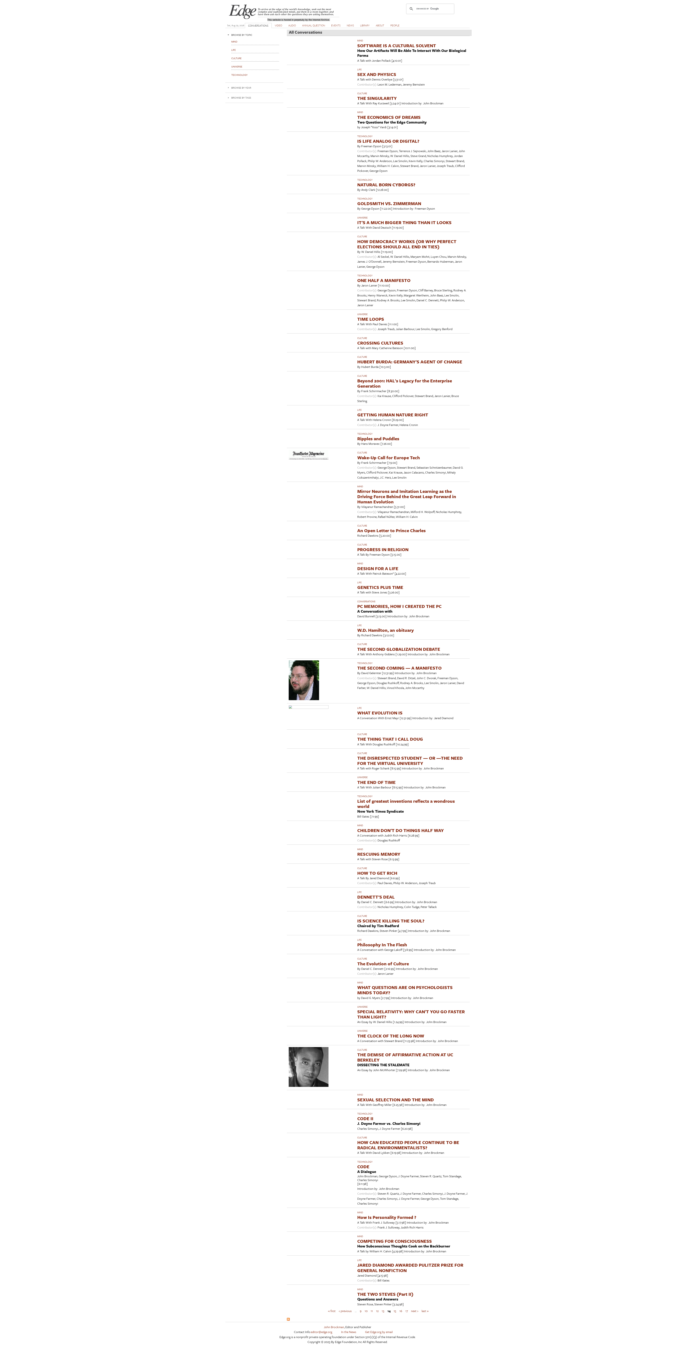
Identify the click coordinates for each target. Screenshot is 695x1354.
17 (406, 1311)
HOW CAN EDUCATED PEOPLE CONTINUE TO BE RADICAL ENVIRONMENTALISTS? (408, 1145)
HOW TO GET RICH (377, 873)
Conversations (366, 601)
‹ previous (345, 1311)
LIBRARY (365, 25)
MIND (360, 40)
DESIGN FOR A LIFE (377, 568)
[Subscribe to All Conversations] (288, 1319)
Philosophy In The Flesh (382, 944)
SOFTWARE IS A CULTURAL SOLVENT (396, 45)
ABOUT (380, 25)
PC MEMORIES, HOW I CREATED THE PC (399, 606)
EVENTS (336, 25)
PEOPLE (394, 25)
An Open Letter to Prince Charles (391, 530)
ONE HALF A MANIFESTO (383, 280)
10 (366, 1311)
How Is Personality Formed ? (386, 1217)
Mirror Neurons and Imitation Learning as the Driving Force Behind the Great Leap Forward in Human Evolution (406, 496)
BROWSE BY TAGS (241, 97)
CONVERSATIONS (258, 25)
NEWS (350, 25)
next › (414, 1311)
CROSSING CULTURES (380, 343)
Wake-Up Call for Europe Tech (388, 457)
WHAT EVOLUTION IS (380, 713)
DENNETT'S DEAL (376, 897)
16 (400, 1311)
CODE (363, 1166)
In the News (348, 1332)
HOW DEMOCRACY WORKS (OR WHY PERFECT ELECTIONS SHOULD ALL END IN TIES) (406, 244)
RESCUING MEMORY (378, 854)
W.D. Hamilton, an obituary (385, 630)
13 (383, 1311)
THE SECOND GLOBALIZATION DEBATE (398, 649)
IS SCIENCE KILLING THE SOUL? (390, 921)
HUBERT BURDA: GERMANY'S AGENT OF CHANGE (409, 361)
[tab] (254, 35)
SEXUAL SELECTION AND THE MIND (395, 1099)
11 (372, 1311)
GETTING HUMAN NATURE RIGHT (392, 414)
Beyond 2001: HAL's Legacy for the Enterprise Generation (404, 383)
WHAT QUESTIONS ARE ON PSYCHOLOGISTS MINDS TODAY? (405, 990)
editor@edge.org (321, 1332)
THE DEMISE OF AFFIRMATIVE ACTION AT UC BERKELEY (405, 1057)
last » (425, 1311)
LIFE (359, 69)
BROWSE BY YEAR (241, 88)
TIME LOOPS (370, 319)
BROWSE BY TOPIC (241, 35)
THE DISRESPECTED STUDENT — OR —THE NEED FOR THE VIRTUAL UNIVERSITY (410, 760)
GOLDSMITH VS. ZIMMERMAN (389, 203)
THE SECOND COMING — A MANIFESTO (399, 668)
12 (377, 1311)
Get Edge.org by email (379, 1332)
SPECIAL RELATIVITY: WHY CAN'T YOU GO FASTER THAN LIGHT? (411, 1014)
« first (332, 1311)
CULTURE (362, 93)
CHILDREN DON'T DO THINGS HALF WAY (400, 830)
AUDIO (292, 25)
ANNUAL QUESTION (313, 25)
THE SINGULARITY (377, 98)
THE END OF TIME (376, 782)
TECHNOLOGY (364, 136)
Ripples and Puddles (378, 438)
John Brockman (334, 1327)
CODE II (365, 1118)
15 (395, 1311)
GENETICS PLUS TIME (380, 587)
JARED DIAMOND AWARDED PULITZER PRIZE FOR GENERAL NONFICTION (410, 1267)
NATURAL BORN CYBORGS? (386, 184)
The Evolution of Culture (383, 963)
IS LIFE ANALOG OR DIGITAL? (388, 141)
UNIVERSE (362, 217)
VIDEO (278, 25)
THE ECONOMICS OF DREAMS (389, 117)
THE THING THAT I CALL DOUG (390, 739)
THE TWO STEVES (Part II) (385, 1294)
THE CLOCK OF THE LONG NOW (390, 1036)
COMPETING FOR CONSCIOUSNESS (394, 1241)
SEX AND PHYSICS (376, 74)
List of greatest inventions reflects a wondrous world (406, 803)
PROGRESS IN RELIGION (382, 549)
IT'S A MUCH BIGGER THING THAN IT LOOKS (404, 222)
